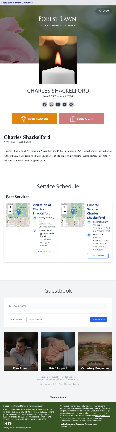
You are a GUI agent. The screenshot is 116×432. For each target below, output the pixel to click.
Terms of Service (66, 379)
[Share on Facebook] (44, 104)
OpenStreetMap (61, 384)
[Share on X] (51, 104)
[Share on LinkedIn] (58, 104)
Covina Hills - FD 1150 (31, 414)
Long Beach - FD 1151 (20, 419)
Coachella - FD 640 (12, 414)
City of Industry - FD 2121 (44, 412)
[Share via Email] (64, 104)
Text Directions (43, 251)
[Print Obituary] (71, 104)
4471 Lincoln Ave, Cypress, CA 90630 (45, 242)
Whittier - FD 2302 (38, 419)
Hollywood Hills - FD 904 (36, 417)
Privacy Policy (49, 379)
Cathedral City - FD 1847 (22, 412)
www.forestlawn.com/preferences (87, 420)
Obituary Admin (58, 397)
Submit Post (99, 319)
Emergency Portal (23, 427)
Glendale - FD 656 (16, 417)
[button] (18, 212)
